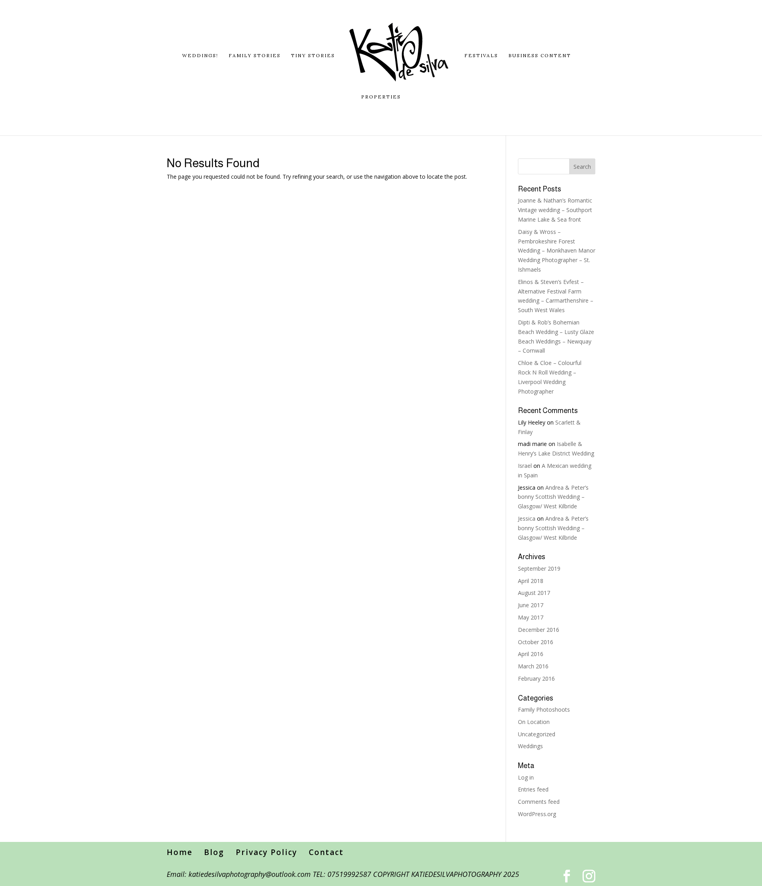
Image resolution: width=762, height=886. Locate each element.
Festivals (481, 55)
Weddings (530, 746)
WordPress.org (537, 814)
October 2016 (535, 642)
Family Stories (255, 55)
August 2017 (534, 592)
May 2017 (530, 617)
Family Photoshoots (544, 709)
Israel (525, 465)
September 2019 (539, 568)
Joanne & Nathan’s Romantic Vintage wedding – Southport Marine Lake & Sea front (555, 210)
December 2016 (538, 629)
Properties (381, 97)
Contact (326, 852)
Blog (214, 852)
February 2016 (536, 678)
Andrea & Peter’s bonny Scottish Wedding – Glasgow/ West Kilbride (553, 497)
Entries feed (533, 789)
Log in (526, 777)
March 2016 (533, 666)
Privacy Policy (266, 852)
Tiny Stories (313, 55)
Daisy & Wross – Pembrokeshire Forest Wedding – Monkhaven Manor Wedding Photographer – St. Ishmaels (556, 250)
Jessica (526, 518)
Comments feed (539, 801)
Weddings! (200, 55)
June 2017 (530, 605)
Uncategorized (536, 734)
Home (179, 852)
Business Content (539, 55)
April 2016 (530, 654)
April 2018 (530, 581)
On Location (534, 722)
